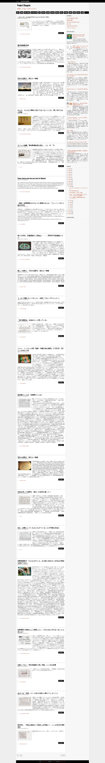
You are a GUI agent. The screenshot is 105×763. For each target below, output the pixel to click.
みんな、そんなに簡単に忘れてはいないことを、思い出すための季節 (40, 111)
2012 (69, 211)
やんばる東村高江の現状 (72, 18)
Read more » (61, 33)
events (61, 12)
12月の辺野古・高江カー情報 (28, 78)
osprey (78, 12)
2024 (69, 168)
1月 (70, 207)
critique (43, 12)
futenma (66, 12)
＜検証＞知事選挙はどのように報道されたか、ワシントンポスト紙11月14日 (41, 204)
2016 (69, 181)
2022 (69, 172)
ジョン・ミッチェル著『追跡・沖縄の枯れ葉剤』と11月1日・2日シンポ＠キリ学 (41, 349)
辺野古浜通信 (70, 20)
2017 (69, 179)
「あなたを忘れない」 (72, 61)
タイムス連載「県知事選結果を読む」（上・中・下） (37, 145)
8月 (70, 206)
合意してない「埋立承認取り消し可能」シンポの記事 (37, 665)
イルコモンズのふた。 (72, 27)
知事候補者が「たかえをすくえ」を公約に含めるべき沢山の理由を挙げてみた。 (41, 562)
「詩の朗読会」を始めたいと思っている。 (33, 320)
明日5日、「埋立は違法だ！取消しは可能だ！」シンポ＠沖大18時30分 (41, 726)
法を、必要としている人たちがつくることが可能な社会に (39, 528)
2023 (69, 170)
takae (82, 12)
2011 (69, 213)
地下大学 (69, 24)
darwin (47, 12)
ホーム (18, 1)
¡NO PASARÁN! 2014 (23, 45)
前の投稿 (63, 755)
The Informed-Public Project (73, 22)
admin (21, 12)
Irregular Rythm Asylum (72, 25)
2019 (69, 177)
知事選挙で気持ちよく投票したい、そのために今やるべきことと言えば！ (41, 630)
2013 (69, 210)
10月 (71, 202)
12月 (71, 186)
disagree (52, 12)
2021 (69, 174)
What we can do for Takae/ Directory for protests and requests (79, 36)
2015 (69, 183)
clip (39, 12)
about (18, 12)
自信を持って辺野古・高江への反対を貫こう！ (34, 492)
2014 (69, 184)
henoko (70, 12)
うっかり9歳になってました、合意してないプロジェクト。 (39, 298)
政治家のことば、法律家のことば (30, 395)
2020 (69, 176)
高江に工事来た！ (71, 130)
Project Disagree (23, 5)
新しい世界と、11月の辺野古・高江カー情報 (33, 270)
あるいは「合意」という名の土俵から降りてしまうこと (38, 693)
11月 (71, 200)
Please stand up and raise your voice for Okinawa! (32, 178)
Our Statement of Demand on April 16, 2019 (77, 142)
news (74, 12)
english (57, 12)
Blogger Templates (63, 761)
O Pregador (54, 761)
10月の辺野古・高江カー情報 (28, 457)
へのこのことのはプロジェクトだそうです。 (34, 17)
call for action (34, 12)
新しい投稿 (19, 755)
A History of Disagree (25, 1)
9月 (70, 204)
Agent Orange (27, 12)
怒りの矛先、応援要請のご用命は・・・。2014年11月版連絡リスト (40, 236)
